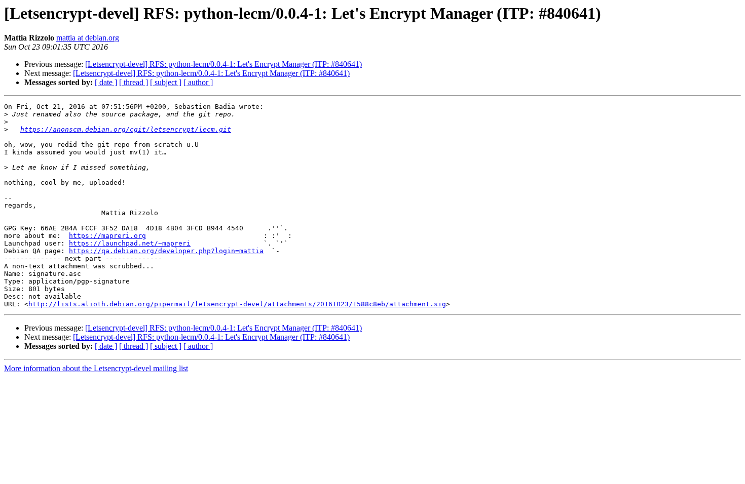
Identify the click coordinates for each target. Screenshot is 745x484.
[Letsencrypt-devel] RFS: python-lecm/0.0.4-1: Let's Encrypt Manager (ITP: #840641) (223, 64)
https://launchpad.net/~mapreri (130, 243)
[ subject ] (165, 82)
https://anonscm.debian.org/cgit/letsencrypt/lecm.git (125, 129)
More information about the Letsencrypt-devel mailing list (96, 368)
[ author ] (198, 82)
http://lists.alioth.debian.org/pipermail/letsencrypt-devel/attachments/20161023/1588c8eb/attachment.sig (237, 304)
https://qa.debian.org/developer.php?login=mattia (166, 251)
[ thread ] (133, 82)
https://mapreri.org (107, 235)
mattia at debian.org (87, 37)
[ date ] (106, 82)
